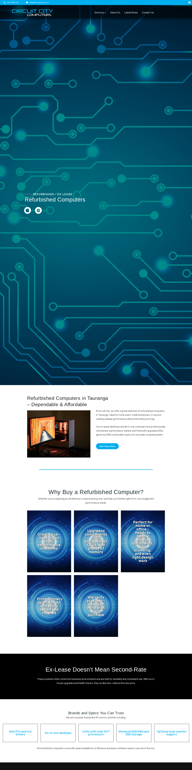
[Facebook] (189, 2)
